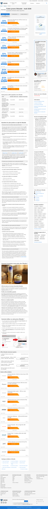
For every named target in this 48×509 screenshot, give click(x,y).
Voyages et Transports (27, 477)
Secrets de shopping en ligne (39, 101)
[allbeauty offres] (4, 418)
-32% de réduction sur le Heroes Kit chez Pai (17, 441)
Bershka (36, 215)
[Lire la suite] (46, 233)
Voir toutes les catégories (38, 242)
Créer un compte (40, 0)
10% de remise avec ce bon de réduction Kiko (17, 399)
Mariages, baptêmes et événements (6, 487)
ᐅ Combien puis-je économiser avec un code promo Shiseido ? (12, 161)
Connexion (46, 0)
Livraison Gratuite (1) (24, 14)
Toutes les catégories (27, 482)
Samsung (41, 219)
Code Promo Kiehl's (23, 461)
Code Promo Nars (13, 467)
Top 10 (2, 476)
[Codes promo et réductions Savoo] (4, 3)
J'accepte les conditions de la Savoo (23, 504)
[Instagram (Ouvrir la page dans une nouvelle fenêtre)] (6, 502)
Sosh (35, 217)
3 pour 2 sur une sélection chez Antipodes (17, 450)
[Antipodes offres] (4, 452)
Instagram (37, 199)
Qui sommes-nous (3, 492)
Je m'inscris (26, 501)
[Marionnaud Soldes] (4, 384)
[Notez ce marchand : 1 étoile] (34, 95)
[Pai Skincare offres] (4, 443)
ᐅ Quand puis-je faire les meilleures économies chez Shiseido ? (13, 150)
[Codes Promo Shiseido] (3, 9)
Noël (1, 483)
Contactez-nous (3, 493)
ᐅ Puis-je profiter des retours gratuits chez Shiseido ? (11, 225)
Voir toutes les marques (37, 228)
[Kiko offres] (4, 401)
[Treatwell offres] (4, 426)
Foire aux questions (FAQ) (28, 492)
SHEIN (44, 208)
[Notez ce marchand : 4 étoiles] (38, 95)
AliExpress (39, 208)
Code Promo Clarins (6, 462)
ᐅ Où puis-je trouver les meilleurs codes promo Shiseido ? (12, 124)
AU (43, 501)
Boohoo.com (40, 211)
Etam (44, 215)
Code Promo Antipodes (14, 461)
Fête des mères (42, 238)
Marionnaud (43, 217)
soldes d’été (21, 152)
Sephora (41, 206)
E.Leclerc (36, 221)
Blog (1, 494)
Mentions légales (15, 493)
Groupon (40, 213)
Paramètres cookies (15, 494)
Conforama (42, 225)
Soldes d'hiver (37, 236)
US (36, 501)
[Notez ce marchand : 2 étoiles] (35, 95)
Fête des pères (3, 486)
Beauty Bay (36, 223)
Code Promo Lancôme (14, 465)
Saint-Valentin (37, 240)
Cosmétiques (43, 235)
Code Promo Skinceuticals (23, 465)
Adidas (13, 478)
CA (36, 503)
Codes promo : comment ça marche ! (29, 493)
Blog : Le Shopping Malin (33, 0)
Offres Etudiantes (3, 477)
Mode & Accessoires (27, 476)
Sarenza (36, 213)
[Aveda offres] (4, 409)
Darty (35, 211)
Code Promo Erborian (6, 461)
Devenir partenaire (27, 494)
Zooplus (39, 217)
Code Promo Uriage (5, 465)
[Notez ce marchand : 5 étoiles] (39, 95)
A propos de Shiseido (38, 102)
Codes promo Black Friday (40, 476)
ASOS (35, 208)
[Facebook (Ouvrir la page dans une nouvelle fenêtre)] (1, 502)
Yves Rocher (36, 219)
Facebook (37, 197)
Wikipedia (37, 200)
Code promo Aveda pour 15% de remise (16, 408)
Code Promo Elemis (23, 467)
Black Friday (36, 238)
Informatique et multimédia (28, 478)
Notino (40, 221)
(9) (5, 14)
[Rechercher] (46, 3)
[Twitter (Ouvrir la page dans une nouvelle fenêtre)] (3, 502)
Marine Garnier (41, 73)
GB (38, 501)
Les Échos (41, 223)
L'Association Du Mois (39, 478)
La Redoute (36, 206)
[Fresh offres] (4, 435)
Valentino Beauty (22, 462)
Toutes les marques (15, 482)
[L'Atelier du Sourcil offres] (4, 375)
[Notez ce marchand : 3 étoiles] (37, 95)
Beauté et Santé (37, 235)
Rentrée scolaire (3, 484)
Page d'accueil (38, 191)
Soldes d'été (42, 236)
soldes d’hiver (14, 152)
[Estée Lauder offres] (4, 393)
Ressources (38, 477)
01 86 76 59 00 (23, 256)
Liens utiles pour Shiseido (38, 104)
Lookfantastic (37, 225)
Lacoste (44, 213)
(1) (14, 14)
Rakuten (40, 215)
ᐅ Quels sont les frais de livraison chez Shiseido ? (10, 196)
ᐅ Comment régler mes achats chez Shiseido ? (10, 218)
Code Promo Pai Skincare (6, 467)
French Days (2, 479)
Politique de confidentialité (16, 492)
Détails (27, 25)
